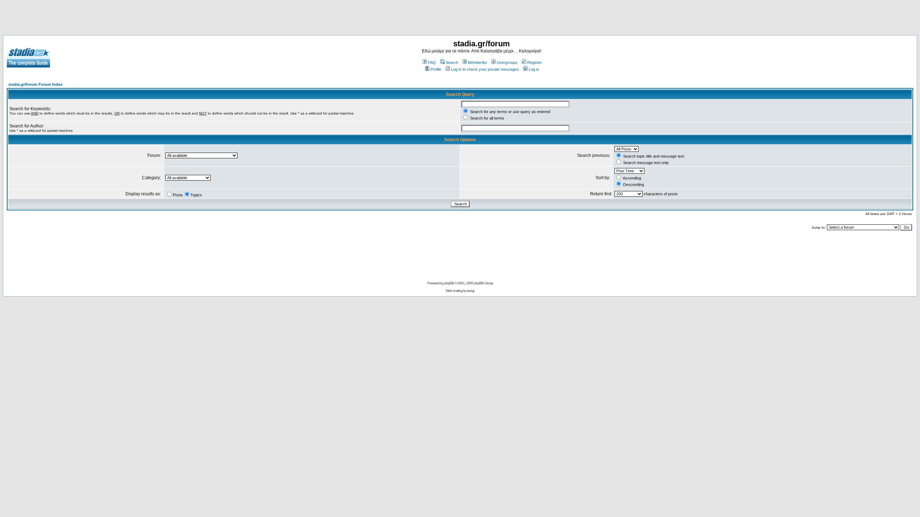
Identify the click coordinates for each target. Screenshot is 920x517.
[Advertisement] (460, 19)
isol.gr (470, 291)
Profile (436, 69)
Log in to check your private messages (485, 69)
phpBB (449, 283)
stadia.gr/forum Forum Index (35, 84)
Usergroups (507, 62)
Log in (534, 69)
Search (452, 62)
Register (534, 62)
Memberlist (477, 62)
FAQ (432, 62)
